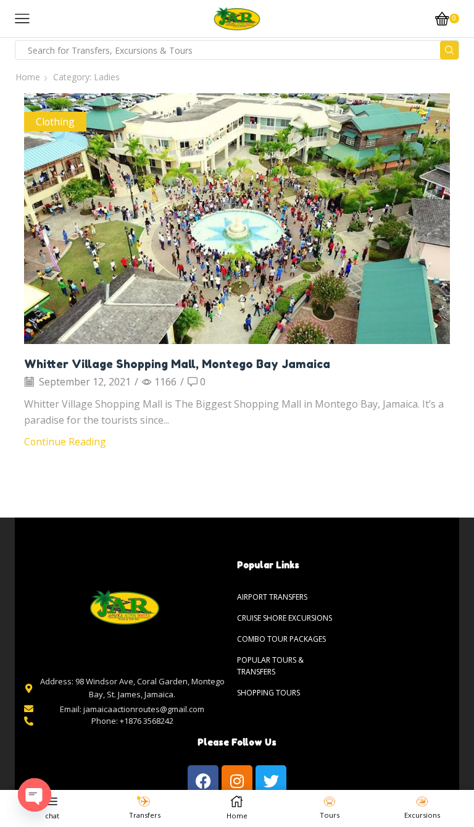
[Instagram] (237, 780)
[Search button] (449, 50)
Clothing (55, 121)
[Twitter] (271, 780)
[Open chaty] (34, 795)
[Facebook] (203, 780)
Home (27, 77)
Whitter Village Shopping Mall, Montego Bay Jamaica (177, 364)
